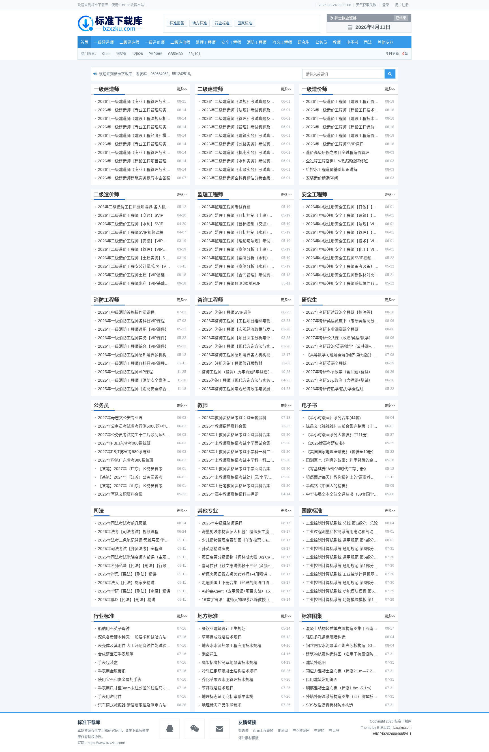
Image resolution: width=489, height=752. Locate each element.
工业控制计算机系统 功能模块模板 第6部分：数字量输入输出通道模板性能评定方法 (342, 591)
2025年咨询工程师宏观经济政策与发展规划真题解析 (238, 388)
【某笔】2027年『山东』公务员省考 (130, 485)
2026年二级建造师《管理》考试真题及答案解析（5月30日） (238, 118)
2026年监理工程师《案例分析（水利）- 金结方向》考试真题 (238, 258)
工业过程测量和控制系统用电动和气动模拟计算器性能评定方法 (342, 531)
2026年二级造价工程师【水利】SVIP (130, 224)
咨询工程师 (282, 42)
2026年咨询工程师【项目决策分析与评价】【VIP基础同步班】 (238, 337)
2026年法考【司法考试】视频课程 (128, 531)
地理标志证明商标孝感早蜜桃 (227, 696)
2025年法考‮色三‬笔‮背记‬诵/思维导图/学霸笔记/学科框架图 (134, 540)
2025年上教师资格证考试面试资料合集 (236, 434)
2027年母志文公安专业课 (120, 417)
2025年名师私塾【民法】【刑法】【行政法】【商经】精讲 (134, 565)
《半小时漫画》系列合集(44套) (333, 417)
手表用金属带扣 (112, 671)
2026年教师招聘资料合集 (224, 426)
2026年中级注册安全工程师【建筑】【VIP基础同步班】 (342, 215)
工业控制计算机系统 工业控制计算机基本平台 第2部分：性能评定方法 (342, 574)
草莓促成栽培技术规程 (221, 637)
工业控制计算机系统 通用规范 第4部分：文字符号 (342, 540)
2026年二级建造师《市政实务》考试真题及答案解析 (238, 169)
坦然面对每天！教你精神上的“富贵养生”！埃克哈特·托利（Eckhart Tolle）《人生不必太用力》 (342, 477)
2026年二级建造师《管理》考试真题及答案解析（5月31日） (238, 127)
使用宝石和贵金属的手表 (119, 679)
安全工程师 (231, 42)
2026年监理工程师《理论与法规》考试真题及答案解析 (238, 241)
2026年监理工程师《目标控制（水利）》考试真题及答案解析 (238, 232)
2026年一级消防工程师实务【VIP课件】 (133, 337)
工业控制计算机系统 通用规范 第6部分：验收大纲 (342, 548)
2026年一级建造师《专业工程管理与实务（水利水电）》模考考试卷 (134, 169)
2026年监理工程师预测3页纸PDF (231, 283)
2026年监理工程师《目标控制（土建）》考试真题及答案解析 (238, 215)
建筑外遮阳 (316, 662)
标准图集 (177, 23)
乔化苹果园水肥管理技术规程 (227, 679)
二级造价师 (180, 42)
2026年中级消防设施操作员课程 (126, 312)
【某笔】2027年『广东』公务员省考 (130, 468)
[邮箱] (220, 728)
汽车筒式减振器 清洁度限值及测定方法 (132, 705)
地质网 (283, 731)
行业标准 (222, 23)
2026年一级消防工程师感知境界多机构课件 (134, 354)
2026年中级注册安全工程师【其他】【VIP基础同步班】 (342, 207)
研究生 (304, 42)
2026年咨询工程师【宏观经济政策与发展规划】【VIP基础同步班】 (238, 329)
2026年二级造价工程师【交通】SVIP (130, 215)
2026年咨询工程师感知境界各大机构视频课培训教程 (238, 354)
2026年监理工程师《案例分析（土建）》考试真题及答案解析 (238, 249)
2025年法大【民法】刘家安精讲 (126, 582)
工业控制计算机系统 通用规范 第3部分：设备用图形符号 (342, 582)
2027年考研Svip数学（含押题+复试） (339, 371)
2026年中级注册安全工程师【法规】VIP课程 (342, 224)
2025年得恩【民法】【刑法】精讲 (127, 574)
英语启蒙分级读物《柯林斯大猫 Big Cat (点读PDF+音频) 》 (238, 557)
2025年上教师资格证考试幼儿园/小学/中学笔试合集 (238, 477)
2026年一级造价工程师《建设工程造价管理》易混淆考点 (342, 135)
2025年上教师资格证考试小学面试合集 (236, 443)
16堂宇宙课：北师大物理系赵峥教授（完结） (238, 599)
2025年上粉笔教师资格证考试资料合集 (236, 485)
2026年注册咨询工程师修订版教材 (232, 363)
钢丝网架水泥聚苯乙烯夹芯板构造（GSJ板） (342, 645)
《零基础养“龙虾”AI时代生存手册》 (337, 468)
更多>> (182, 89)
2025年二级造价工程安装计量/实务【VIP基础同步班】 (134, 266)
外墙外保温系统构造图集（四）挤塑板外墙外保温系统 (342, 696)
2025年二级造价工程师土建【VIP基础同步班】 (134, 275)
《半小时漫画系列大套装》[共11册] (337, 434)
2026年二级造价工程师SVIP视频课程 (130, 232)
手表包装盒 (108, 662)
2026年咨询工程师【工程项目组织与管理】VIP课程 (238, 320)
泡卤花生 (210, 654)
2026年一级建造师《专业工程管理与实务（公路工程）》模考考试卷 (134, 127)
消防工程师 (257, 42)
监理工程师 (206, 42)
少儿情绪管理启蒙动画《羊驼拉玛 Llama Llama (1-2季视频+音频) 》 (238, 540)
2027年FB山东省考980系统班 (124, 443)
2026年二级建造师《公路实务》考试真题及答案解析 (238, 144)
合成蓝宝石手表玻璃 (116, 654)
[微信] (195, 728)
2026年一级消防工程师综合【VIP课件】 (133, 346)
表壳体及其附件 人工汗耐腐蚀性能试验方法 (134, 645)
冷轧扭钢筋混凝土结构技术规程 (229, 671)
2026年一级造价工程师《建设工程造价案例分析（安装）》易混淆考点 (342, 127)
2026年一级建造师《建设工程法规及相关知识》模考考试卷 (134, 118)
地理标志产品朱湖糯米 (221, 705)
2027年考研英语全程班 (326, 363)
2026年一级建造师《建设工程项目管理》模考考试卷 (134, 161)
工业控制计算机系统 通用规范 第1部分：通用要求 (342, 565)
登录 (385, 5)
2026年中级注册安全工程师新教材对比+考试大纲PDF (342, 275)
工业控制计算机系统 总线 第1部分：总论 (342, 523)
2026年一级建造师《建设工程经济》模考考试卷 (134, 135)
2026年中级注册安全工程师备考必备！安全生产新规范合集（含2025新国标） (342, 266)
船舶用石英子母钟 (114, 628)
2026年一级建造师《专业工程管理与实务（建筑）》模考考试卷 (134, 110)
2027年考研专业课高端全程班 (332, 329)
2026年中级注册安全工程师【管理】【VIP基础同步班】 (342, 232)
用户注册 (402, 5)
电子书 (352, 42)
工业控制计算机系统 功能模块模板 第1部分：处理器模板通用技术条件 (342, 599)
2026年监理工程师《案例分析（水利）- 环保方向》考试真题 (238, 266)
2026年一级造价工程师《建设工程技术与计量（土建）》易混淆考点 (342, 110)
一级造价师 (155, 42)
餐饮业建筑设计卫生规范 (223, 628)
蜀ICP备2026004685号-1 (392, 734)
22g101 (194, 54)
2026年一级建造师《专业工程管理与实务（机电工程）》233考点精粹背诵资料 (134, 101)
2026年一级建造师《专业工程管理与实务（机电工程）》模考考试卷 (134, 152)
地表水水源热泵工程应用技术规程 (231, 645)
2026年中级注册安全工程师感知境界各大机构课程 (342, 283)
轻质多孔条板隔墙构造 (326, 637)
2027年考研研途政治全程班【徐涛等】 (340, 312)
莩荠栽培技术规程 (217, 688)
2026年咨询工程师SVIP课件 (226, 312)
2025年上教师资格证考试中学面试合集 (236, 468)
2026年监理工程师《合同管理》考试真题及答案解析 (238, 275)
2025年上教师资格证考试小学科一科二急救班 (238, 451)
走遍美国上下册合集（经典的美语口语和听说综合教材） (238, 582)
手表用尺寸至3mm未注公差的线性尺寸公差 (134, 688)
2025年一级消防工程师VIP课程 (125, 371)
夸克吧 (334, 731)
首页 (84, 42)
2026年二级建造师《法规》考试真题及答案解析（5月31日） (238, 110)
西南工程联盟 (263, 731)
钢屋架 (121, 54)
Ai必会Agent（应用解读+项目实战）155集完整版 (238, 591)
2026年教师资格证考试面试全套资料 (234, 417)
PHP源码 (155, 54)
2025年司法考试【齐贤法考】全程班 (130, 548)
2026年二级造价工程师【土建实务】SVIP (134, 258)
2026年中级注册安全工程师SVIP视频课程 (342, 258)
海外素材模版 (248, 738)
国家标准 (244, 23)
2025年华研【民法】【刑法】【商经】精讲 (134, 591)
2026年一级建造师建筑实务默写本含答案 (134, 178)
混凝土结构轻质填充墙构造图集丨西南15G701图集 (342, 628)
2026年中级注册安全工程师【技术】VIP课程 (342, 241)
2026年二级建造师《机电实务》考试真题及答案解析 (238, 152)
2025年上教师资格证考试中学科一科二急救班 (238, 460)
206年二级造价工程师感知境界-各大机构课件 (134, 207)
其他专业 (385, 42)
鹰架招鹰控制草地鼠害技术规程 (229, 662)
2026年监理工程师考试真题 (226, 207)
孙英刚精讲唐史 (216, 548)
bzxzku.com (402, 728)
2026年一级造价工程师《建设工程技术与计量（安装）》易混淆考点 (342, 118)
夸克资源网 (301, 731)
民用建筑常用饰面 (322, 679)
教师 (337, 42)
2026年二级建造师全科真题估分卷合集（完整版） (238, 178)
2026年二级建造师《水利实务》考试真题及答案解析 (238, 161)
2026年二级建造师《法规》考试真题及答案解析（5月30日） (238, 101)
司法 (368, 42)
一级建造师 (104, 42)
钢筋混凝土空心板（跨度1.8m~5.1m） (340, 688)
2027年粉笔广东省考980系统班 (125, 460)
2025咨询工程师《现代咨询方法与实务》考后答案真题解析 (238, 380)
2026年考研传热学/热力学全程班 (335, 388)
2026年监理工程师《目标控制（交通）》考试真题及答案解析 (238, 224)
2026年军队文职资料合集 (120, 494)
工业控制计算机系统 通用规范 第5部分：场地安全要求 (342, 557)
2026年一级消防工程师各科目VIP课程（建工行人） (134, 363)
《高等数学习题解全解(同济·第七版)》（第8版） (342, 354)
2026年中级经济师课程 (222, 523)
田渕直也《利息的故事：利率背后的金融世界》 (342, 460)
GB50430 (175, 54)
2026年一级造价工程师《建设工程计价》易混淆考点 (342, 101)
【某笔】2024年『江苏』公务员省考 (130, 477)
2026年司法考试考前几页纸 (122, 523)
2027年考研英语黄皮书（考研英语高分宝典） (342, 320)
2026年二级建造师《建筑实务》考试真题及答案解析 (238, 135)
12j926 (137, 54)
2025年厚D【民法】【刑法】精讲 (126, 599)
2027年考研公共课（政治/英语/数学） (339, 337)
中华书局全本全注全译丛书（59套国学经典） (342, 494)
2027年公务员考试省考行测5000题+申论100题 (134, 426)
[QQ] (170, 728)
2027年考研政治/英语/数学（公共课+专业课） (342, 346)
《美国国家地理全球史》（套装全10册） (341, 451)
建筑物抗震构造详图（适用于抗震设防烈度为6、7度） (342, 654)
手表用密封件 (110, 696)
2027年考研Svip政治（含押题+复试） (339, 380)
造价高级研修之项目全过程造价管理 (337, 152)
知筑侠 (243, 731)
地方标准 (199, 23)
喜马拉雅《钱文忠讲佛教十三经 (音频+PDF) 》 (238, 565)
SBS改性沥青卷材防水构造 (329, 705)
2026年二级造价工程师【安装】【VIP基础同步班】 (134, 241)
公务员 (321, 42)
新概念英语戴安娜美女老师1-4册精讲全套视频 (238, 574)
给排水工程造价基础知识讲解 (331, 169)
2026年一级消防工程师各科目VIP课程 (131, 320)
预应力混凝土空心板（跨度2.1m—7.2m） (342, 671)
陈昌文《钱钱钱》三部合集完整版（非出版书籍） (342, 426)
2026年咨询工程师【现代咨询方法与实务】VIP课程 (238, 346)
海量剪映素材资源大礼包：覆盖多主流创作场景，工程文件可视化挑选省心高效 (238, 531)
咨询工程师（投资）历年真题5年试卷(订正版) (238, 371)
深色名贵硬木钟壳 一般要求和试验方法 (132, 637)
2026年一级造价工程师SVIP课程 (334, 144)
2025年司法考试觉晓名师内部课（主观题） (134, 557)
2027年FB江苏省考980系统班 (124, 451)
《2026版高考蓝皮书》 (326, 443)
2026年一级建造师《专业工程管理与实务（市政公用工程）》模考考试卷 (134, 144)
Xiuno (106, 54)
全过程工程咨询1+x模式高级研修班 (337, 161)
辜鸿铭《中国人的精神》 (327, 485)
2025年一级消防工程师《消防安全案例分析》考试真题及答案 (134, 380)
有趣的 (319, 731)
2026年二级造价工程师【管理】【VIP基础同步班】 (134, 249)
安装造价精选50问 (322, 178)
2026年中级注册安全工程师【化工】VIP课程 (342, 249)
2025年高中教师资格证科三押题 (230, 494)
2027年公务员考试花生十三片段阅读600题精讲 (134, 434)
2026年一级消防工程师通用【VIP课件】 (133, 329)
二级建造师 (129, 42)
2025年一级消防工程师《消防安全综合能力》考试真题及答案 (134, 388)
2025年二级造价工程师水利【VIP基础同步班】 (134, 283)
